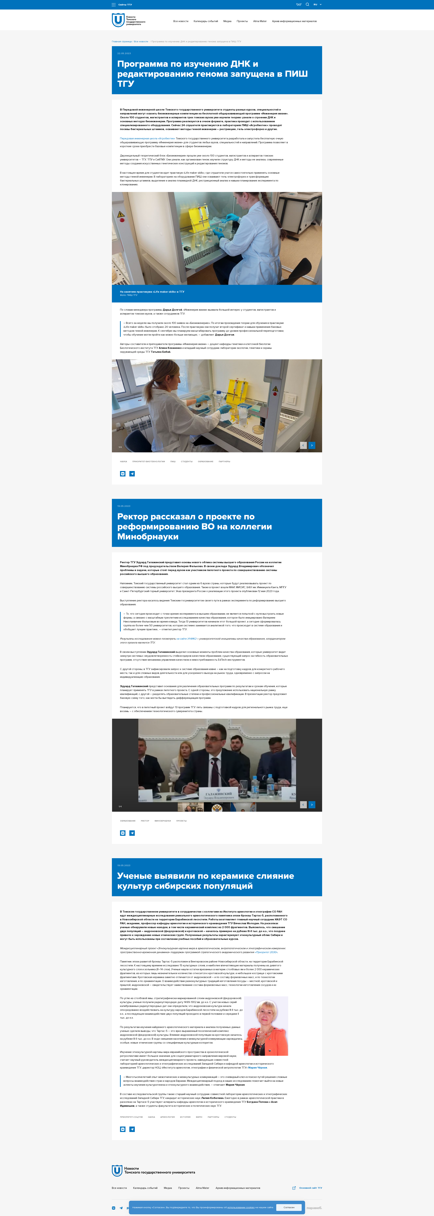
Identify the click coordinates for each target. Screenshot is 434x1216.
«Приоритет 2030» (266, 952)
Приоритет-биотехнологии (148, 461)
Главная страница (122, 41)
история (185, 1117)
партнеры (224, 461)
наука (123, 461)
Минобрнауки (163, 821)
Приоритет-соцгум (131, 1117)
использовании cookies (241, 1207)
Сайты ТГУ (125, 4)
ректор (145, 821)
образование (205, 461)
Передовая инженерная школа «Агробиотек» (147, 138)
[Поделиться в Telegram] (132, 473)
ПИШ (172, 461)
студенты (186, 461)
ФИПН (199, 1117)
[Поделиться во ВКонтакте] (122, 473)
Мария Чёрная (257, 1067)
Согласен (289, 1207)
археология (167, 1117)
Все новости (141, 41)
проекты (181, 821)
